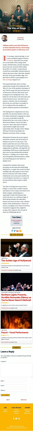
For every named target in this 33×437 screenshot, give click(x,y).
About (5, 410)
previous (23, 400)
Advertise (16, 411)
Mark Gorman (4, 342)
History (5, 411)
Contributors (27, 410)
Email (2, 385)
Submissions (27, 413)
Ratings (27, 411)
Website (3, 390)
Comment (4, 361)
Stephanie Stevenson (7, 270)
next (8, 400)
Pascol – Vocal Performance (14, 332)
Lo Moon (10, 60)
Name (2, 381)
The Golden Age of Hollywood (16, 260)
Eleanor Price (5, 308)
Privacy (16, 410)
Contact (16, 413)
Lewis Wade (20, 38)
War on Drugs (7, 79)
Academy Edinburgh (16, 220)
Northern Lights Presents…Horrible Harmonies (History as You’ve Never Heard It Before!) (16, 297)
